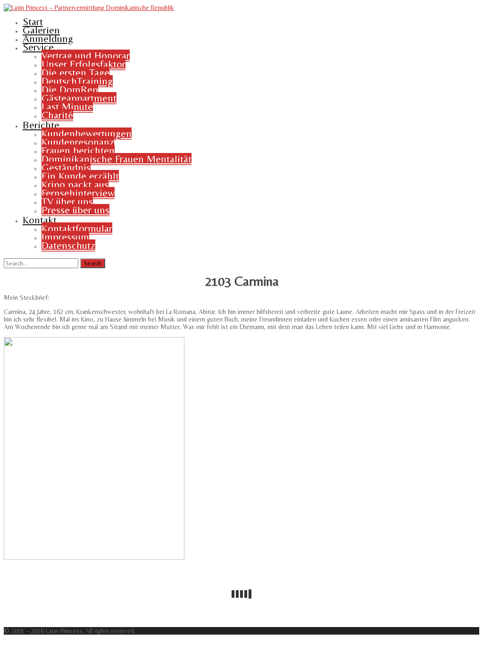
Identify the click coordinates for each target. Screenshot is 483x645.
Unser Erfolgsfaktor (83, 64)
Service (38, 47)
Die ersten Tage (75, 72)
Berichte (41, 125)
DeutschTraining (77, 81)
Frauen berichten (78, 150)
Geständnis (66, 167)
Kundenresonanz (78, 142)
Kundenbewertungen (87, 133)
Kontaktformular (77, 228)
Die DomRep (70, 89)
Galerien (41, 30)
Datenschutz (68, 245)
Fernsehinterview (78, 193)
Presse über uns (75, 210)
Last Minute (67, 106)
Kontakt (40, 220)
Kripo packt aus (75, 184)
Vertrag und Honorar (86, 55)
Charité (57, 115)
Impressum (65, 237)
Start (33, 21)
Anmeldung (48, 38)
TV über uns (67, 201)
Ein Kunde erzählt (80, 176)
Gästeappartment (79, 98)
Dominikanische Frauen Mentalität (117, 159)
